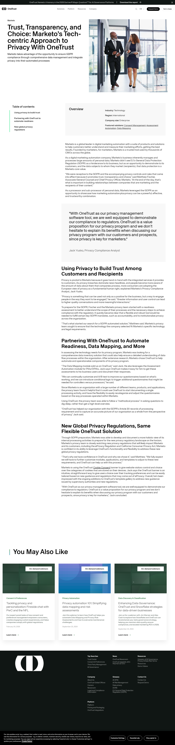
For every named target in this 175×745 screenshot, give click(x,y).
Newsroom (92, 688)
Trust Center (92, 659)
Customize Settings (118, 738)
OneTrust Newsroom (120, 659)
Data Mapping (124, 128)
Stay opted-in (151, 738)
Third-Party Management (97, 664)
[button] (173, 2)
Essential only (135, 738)
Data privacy (117, 685)
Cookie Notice (27, 741)
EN (141, 9)
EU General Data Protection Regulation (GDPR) (123, 691)
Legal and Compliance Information (96, 691)
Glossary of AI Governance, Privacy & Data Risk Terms (148, 660)
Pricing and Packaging (96, 707)
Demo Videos (143, 666)
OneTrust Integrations (96, 710)
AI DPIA (115, 680)
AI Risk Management (120, 682)
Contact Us (142, 680)
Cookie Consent (101, 467)
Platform (91, 705)
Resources (142, 663)
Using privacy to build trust (27, 112)
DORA (115, 688)
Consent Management (135, 125)
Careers (91, 685)
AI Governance (93, 667)
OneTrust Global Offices (96, 682)
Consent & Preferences (96, 662)
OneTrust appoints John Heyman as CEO (121, 662)
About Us (91, 680)
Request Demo (143, 682)
